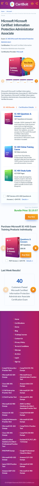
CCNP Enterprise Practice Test (8, 391)
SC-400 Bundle (8, 107)
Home (2, 11)
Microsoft (9, 11)
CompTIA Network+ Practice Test (9, 420)
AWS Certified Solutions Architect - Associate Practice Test (28, 406)
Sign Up (17, 362)
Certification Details (26, 107)
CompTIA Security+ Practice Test (9, 369)
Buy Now (31, 217)
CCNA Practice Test (9, 397)
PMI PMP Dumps (8, 451)
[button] (2, 81)
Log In (17, 358)
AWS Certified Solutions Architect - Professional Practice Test (10, 442)
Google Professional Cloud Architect (27, 452)
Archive (18, 354)
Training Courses (21, 334)
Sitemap (18, 350)
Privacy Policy (20, 342)
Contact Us (19, 338)
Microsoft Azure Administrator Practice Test (28, 377)
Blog (16, 331)
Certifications (20, 323)
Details (24, 199)
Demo (17, 327)
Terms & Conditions (22, 346)
